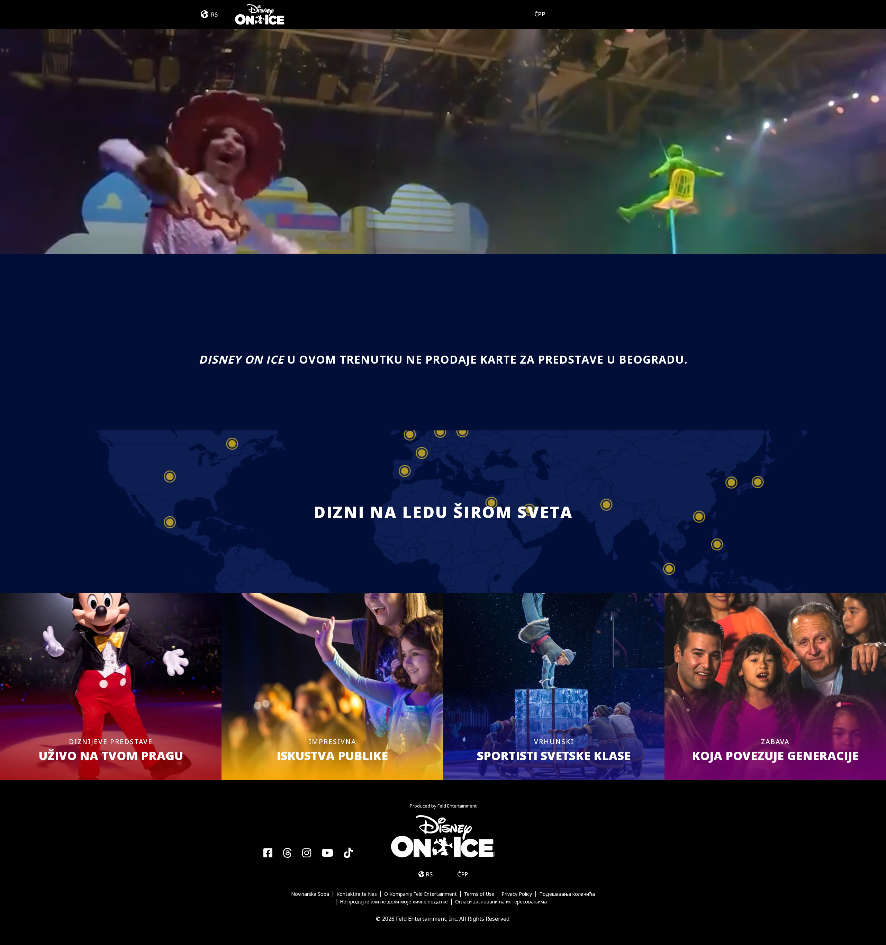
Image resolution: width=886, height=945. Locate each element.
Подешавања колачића (567, 894)
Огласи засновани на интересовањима (501, 902)
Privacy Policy (516, 894)
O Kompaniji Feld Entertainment (420, 894)
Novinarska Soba (310, 894)
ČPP (540, 14)
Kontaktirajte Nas (356, 894)
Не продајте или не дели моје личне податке (394, 902)
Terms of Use (479, 894)
